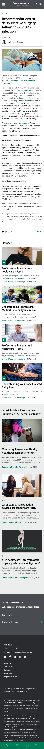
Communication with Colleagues (15, 578)
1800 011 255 (11, 648)
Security (7, 689)
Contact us (36, 747)
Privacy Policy (18, 689)
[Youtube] (5, 656)
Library (6, 243)
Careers (7, 670)
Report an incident (17, 747)
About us (7, 663)
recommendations (21, 123)
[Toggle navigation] (4, 4)
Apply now (8, 673)
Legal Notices (31, 689)
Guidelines (26, 90)
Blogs (4, 445)
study (27, 100)
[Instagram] (20, 656)
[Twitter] (25, 656)
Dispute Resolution (11, 691)
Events (6, 231)
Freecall (7, 747)
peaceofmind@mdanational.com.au (18, 652)
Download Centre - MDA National (29, 738)
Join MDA (28, 747)
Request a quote (10, 677)
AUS (37, 231)
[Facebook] (10, 656)
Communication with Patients (14, 467)
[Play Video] (22, 255)
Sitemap (23, 691)
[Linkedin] (15, 656)
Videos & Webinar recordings (13, 282)
